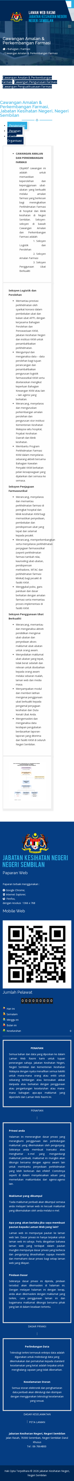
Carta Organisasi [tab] (14, 138)
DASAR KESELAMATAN (37, 1414)
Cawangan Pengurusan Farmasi (35, 82)
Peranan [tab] (15, 131)
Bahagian (13, 49)
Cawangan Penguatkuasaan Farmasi (27, 86)
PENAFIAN (37, 1110)
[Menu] (69, 26)
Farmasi (25, 49)
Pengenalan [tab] (17, 125)
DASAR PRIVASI (37, 1326)
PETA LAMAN (37, 1422)
